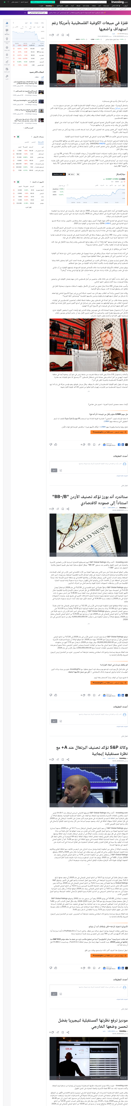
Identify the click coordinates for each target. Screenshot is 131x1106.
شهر (115, 185)
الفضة (42, 48)
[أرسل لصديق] (89, 444)
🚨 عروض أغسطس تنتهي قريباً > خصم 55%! (43, 2)
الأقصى (96, 185)
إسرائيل (117, 108)
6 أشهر (111, 185)
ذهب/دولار (41, 45)
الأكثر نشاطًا (41, 142)
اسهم (26, 23)
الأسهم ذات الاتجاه (38, 182)
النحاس (42, 58)
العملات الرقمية (54, 9)
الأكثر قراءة (113, 9)
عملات (42, 23)
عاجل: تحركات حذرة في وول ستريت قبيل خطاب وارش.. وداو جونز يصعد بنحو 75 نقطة (25, 120)
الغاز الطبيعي (40, 65)
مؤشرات (36, 23)
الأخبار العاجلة (106, 9)
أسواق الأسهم (82, 9)
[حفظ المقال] (63, 35)
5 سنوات (102, 185)
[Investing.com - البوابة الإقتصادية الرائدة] (120, 2)
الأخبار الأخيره (123, 9)
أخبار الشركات (46, 9)
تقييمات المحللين (27, 9)
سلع (31, 23)
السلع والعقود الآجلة (91, 9)
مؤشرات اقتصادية (74, 9)
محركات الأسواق (39, 137)
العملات (99, 9)
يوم (123, 185)
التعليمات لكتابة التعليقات (122, 475)
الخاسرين (27, 142)
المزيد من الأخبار (29, 128)
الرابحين (34, 142)
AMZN (102, 143)
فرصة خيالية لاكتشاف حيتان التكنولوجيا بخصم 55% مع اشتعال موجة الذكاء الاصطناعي (25, 82)
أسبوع (119, 185)
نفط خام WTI (40, 52)
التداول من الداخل (37, 9)
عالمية (61, 9)
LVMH (107, 223)
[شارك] (68, 35)
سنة (107, 185)
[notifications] (8, 2)
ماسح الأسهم (60, 6)
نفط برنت (41, 55)
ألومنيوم (42, 62)
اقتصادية (66, 9)
